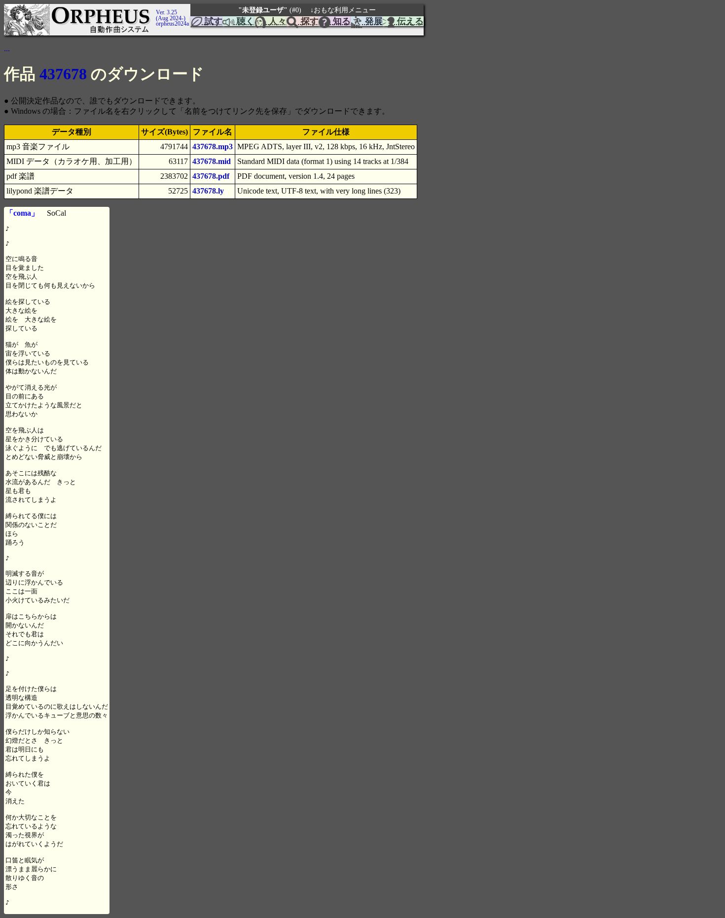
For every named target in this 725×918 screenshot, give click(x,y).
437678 (63, 74)
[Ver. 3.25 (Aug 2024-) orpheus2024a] (154, 8)
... (7, 48)
